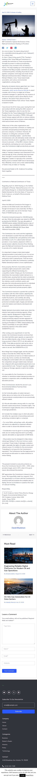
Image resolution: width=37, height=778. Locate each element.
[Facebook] (3, 48)
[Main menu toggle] (33, 4)
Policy (4, 748)
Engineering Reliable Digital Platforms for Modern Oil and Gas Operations (17, 568)
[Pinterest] (11, 48)
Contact (4, 729)
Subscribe (18, 711)
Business (5, 738)
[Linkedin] (16, 48)
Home (4, 722)
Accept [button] (22, 775)
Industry (4, 744)
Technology (6, 751)
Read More (29, 775)
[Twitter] (7, 48)
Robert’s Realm (7, 741)
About (4, 726)
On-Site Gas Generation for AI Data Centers (17, 598)
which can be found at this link (19, 90)
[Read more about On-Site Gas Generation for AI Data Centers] (18, 586)
